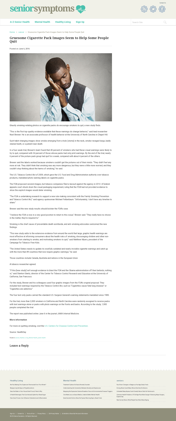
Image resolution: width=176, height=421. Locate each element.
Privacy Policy (41, 413)
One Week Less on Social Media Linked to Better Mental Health (81, 394)
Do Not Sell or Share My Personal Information (75, 413)
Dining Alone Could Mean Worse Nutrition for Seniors (132, 388)
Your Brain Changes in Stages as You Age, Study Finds (132, 384)
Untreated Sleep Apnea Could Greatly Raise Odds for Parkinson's (135, 391)
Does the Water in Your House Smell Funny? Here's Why (26, 391)
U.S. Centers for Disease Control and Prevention (66, 326)
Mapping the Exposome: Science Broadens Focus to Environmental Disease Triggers (87, 391)
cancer (21, 32)
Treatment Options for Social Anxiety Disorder (76, 384)
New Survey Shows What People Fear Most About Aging (133, 400)
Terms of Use (31, 413)
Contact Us (163, 3)
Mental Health (42, 22)
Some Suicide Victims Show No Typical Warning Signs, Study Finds (82, 398)
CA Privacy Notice (54, 413)
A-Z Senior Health (20, 22)
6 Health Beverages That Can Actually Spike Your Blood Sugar (28, 394)
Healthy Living (63, 22)
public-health (42, 337)
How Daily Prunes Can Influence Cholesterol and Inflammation (28, 398)
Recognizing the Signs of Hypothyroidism (22, 388)
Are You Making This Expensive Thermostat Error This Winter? (28, 384)
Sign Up (80, 22)
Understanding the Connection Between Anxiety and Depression (82, 388)
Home (12, 32)
